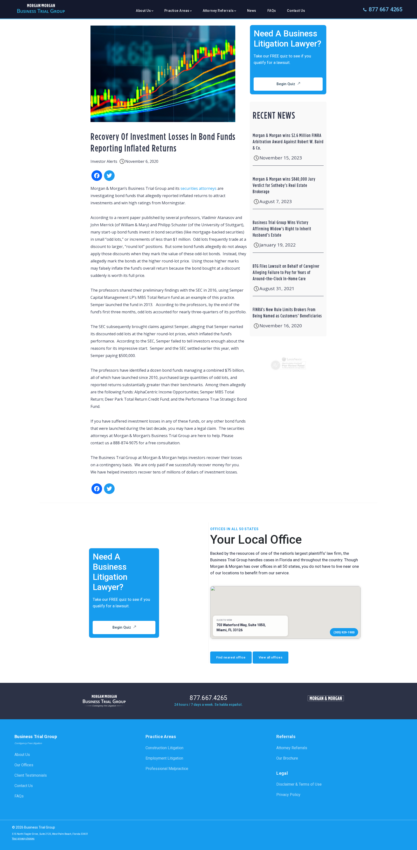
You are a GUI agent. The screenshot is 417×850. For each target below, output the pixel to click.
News (251, 11)
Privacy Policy (288, 794)
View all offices (270, 657)
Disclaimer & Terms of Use (299, 784)
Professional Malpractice (167, 768)
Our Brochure (287, 758)
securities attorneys (198, 188)
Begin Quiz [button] (286, 84)
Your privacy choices (23, 838)
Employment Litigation (164, 758)
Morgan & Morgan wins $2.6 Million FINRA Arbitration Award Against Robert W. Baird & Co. (288, 141)
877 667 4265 (386, 9)
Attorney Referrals (291, 748)
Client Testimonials (30, 775)
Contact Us (296, 11)
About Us (22, 754)
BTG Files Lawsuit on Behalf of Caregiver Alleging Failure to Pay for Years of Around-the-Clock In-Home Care (286, 272)
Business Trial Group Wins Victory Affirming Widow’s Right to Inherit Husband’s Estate (282, 228)
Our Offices (23, 765)
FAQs (271, 11)
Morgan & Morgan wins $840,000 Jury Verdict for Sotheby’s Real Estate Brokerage (284, 185)
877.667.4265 (208, 698)
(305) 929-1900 (344, 632)
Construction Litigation (164, 748)
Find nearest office (231, 657)
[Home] (41, 10)
